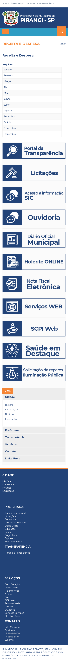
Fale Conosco (12, 627)
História (9, 404)
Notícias (9, 414)
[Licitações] (34, 173)
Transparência (15, 437)
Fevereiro (9, 75)
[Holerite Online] (34, 262)
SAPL (8, 597)
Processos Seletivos (16, 522)
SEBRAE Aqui (12, 616)
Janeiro (8, 69)
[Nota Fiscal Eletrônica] (34, 284)
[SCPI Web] (34, 328)
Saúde (8, 532)
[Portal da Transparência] (34, 151)
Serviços (11, 444)
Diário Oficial (12, 525)
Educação (10, 528)
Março (7, 81)
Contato (10, 451)
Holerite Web (12, 590)
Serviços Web (12, 603)
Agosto (8, 110)
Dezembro (10, 134)
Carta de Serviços (14, 613)
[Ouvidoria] (34, 217)
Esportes (10, 538)
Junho (7, 98)
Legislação (11, 419)
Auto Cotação (12, 584)
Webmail (10, 639)
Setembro (9, 116)
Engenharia (11, 535)
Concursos (10, 519)
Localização (11, 409)
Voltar (63, 43)
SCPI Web (10, 600)
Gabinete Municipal (15, 513)
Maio (6, 93)
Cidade (10, 396)
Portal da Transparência (41, 3)
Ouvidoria (10, 609)
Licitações (10, 516)
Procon (9, 606)
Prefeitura (12, 430)
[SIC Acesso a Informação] (34, 195)
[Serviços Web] (34, 306)
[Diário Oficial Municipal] (34, 240)
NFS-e (8, 594)
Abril (6, 87)
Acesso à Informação (14, 3)
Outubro (8, 122)
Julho (7, 104)
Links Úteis (12, 458)
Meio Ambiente (13, 541)
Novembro (10, 128)
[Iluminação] (34, 351)
